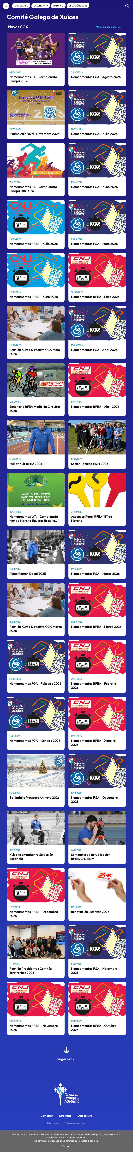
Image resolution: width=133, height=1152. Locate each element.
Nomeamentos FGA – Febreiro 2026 (35, 683)
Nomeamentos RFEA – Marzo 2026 (96, 627)
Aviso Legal (52, 1123)
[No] (129, 1141)
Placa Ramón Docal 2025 (27, 574)
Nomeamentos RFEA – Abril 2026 (95, 407)
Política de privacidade (74, 1123)
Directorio (65, 1115)
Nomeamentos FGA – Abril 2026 (94, 350)
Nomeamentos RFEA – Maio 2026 (95, 297)
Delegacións (85, 1115)
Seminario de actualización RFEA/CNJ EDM (90, 857)
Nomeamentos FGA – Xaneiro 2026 (34, 741)
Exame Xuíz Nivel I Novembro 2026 (34, 134)
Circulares (21, 5)
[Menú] (6, 6)
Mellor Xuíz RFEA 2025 (25, 464)
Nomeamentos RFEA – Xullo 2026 (33, 244)
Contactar (47, 1115)
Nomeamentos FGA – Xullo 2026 (94, 134)
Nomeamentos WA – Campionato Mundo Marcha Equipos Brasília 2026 (33, 520)
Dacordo (66, 1146)
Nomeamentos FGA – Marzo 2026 (95, 574)
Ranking (58, 5)
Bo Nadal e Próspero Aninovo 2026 (34, 797)
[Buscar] (127, 5)
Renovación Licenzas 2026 (90, 912)
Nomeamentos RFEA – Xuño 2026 (33, 297)
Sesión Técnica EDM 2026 (89, 464)
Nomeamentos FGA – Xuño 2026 (94, 187)
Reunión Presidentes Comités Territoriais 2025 (30, 971)
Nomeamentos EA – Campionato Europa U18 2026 (33, 189)
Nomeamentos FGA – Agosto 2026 (96, 77)
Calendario (41, 5)
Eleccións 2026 (78, 5)
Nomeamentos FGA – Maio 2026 (94, 244)
